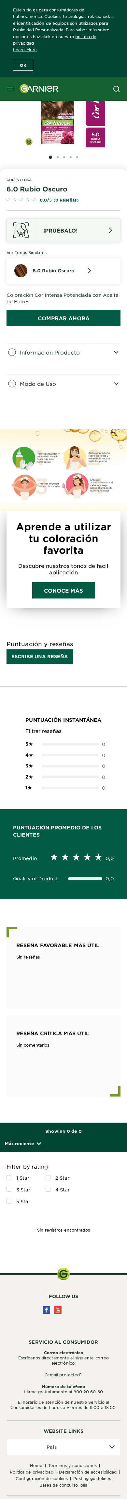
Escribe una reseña (39, 656)
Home (36, 1465)
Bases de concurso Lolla (63, 1485)
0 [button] (63, 744)
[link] (63, 200)
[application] (63, 1447)
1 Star (23, 1177)
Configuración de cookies (42, 1478)
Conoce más (63, 590)
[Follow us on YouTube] (58, 1310)
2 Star (62, 1177)
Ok (23, 65)
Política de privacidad (31, 1472)
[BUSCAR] (116, 89)
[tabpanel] (63, 358)
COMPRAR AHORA (64, 318)
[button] (23, 1143)
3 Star (23, 1189)
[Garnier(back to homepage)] (36, 89)
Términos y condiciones (72, 1465)
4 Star (62, 1189)
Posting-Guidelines (92, 1478)
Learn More (25, 49)
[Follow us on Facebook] (46, 1310)
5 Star (23, 1201)
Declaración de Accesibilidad (88, 1472)
